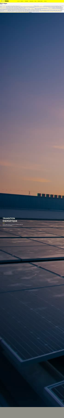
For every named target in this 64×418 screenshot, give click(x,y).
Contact (45, 1)
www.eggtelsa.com (4, 6)
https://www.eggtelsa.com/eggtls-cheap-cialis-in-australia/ (41, 7)
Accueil (18, 1)
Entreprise (26, 1)
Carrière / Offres (39, 1)
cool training (41, 11)
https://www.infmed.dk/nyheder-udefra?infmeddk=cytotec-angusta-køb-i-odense (51, 9)
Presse (35, 1)
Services (22, 1)
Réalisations (31, 1)
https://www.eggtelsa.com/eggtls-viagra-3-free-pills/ (54, 11)
